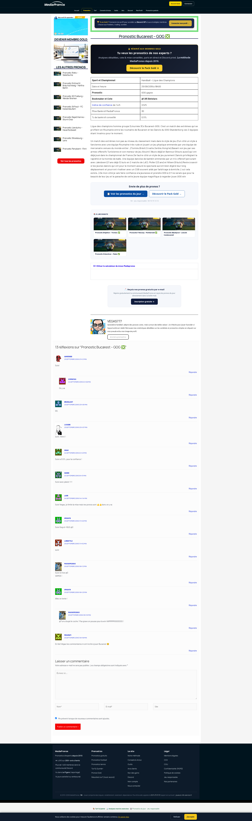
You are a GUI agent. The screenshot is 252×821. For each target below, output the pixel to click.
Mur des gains (133, 773)
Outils (116, 10)
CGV (166, 760)
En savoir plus (123, 817)
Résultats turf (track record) (103, 777)
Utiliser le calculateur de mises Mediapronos (115, 266)
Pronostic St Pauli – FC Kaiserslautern (73, 107)
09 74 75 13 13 (155, 795)
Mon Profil (139, 10)
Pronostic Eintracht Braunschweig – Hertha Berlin (73, 85)
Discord (130, 10)
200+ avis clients (72, 760)
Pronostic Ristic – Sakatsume (70, 74)
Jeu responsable (171, 777)
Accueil (76, 10)
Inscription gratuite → (144, 301)
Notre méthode (134, 755)
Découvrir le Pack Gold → (144, 68)
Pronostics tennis (98, 764)
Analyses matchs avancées (119, 809)
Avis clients (132, 768)
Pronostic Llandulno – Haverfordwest (72, 128)
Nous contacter (134, 786)
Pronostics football (99, 760)
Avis (123, 10)
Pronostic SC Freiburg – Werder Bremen (73, 97)
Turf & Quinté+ (97, 768)
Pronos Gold (96, 773)
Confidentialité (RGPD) (173, 768)
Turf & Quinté (100, 809)
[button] (144, 266)
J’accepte (190, 817)
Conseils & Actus (105, 10)
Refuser (177, 817)
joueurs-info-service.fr (184, 795)
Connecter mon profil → (180, 23)
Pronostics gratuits (152, 10)
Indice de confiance (102, 104)
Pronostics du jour (139, 809)
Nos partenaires (170, 781)
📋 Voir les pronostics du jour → (125, 193)
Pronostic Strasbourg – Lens (73, 139)
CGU (166, 764)
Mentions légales (171, 755)
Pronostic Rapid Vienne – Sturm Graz (74, 118)
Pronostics (86, 10)
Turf (95, 10)
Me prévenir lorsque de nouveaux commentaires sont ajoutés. (84, 718)
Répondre (193, 372)
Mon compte (133, 781)
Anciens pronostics (118, 337)
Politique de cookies (172, 773)
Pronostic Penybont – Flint (74, 148)
